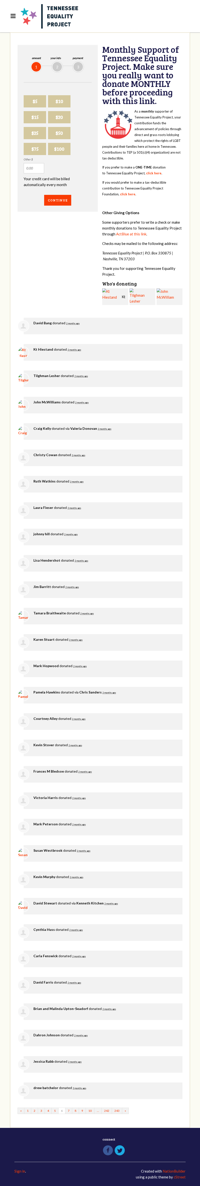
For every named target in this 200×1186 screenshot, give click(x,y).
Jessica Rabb (43, 1061)
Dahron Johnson (46, 1035)
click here (153, 173)
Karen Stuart (44, 639)
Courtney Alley (45, 718)
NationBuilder (174, 1171)
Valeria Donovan (83, 428)
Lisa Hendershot (46, 560)
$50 (59, 133)
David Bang (42, 323)
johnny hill (41, 534)
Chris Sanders (90, 692)
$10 (59, 101)
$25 (34, 133)
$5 (35, 101)
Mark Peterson (45, 824)
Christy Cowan (45, 455)
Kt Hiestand (43, 349)
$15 (35, 117)
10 (90, 1111)
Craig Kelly (42, 428)
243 (117, 1111)
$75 (35, 149)
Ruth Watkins (44, 481)
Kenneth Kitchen (90, 903)
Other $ (28, 159)
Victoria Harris (45, 798)
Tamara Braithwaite (49, 613)
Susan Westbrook (47, 850)
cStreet (180, 1177)
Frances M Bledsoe (48, 771)
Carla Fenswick (45, 956)
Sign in (19, 1171)
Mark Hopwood (46, 666)
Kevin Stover (43, 745)
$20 (59, 117)
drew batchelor (45, 1088)
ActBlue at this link (131, 234)
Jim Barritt (42, 587)
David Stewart (45, 903)
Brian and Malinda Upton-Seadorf (60, 1009)
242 (106, 1111)
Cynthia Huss (44, 929)
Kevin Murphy (44, 877)
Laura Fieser (43, 507)
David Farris (43, 982)
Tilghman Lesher (46, 376)
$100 (59, 149)
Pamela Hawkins (46, 692)
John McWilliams (47, 402)
